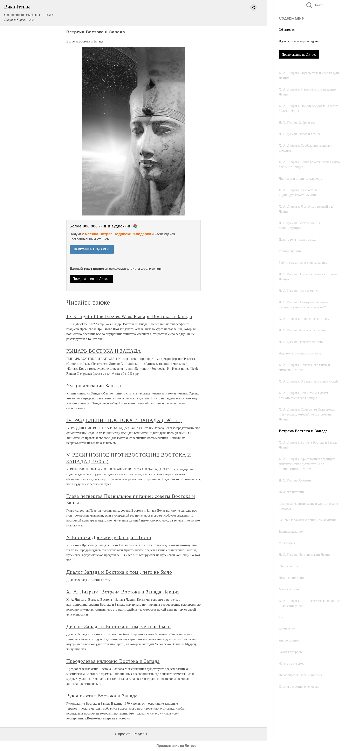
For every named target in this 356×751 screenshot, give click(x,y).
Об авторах (287, 29)
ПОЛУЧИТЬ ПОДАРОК (92, 249)
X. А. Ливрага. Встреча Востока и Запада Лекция (123, 591)
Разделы (140, 734)
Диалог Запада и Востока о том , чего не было (119, 572)
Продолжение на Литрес (299, 54)
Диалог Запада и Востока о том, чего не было (118, 626)
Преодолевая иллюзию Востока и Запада (113, 661)
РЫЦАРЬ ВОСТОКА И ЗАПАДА (103, 350)
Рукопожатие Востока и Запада (102, 695)
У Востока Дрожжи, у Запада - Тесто (108, 537)
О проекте (122, 734)
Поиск (314, 5)
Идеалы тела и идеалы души (299, 41)
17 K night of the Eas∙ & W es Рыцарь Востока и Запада (129, 316)
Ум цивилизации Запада (93, 385)
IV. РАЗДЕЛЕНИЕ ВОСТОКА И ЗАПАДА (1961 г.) (124, 420)
